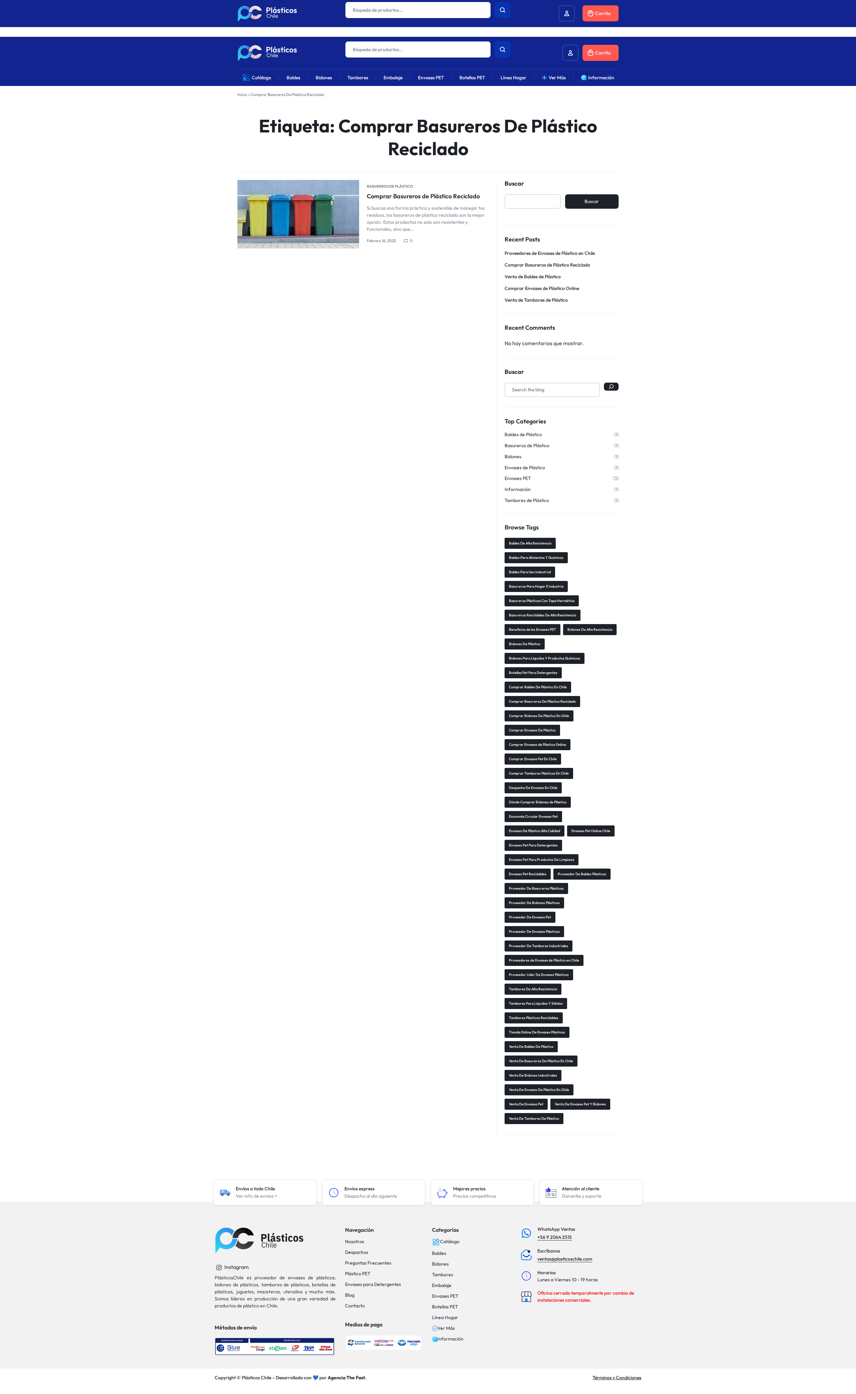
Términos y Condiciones (617, 1378)
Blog (349, 1295)
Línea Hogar (513, 78)
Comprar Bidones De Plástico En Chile (539, 715)
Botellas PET (472, 78)
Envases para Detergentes (373, 1284)
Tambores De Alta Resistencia (533, 989)
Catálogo (261, 78)
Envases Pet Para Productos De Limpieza (541, 859)
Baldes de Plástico (523, 434)
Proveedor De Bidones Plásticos (534, 902)
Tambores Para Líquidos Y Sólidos (536, 1003)
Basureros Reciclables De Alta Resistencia (542, 615)
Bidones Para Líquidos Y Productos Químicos (544, 658)
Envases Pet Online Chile (590, 830)
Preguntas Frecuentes (368, 1263)
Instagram (236, 1267)
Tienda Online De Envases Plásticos (537, 1032)
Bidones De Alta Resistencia (589, 629)
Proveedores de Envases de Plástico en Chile (550, 253)
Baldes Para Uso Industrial (530, 572)
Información (601, 78)
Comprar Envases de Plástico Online (542, 288)
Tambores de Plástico (527, 500)
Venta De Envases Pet (526, 1104)
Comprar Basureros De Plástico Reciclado (542, 701)
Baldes (293, 78)
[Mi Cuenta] (570, 53)
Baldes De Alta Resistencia (530, 543)
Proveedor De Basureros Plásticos (536, 888)
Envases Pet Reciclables (527, 874)
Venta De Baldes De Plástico (531, 1046)
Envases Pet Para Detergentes (533, 845)
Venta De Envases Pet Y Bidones (580, 1104)
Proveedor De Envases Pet (530, 917)
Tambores (357, 78)
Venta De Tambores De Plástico (534, 1118)
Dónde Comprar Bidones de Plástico (537, 802)
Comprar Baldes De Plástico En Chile (538, 687)
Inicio (242, 94)
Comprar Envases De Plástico (532, 730)
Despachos (356, 1252)
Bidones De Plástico (524, 643)
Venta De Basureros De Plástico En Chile (541, 1061)
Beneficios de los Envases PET (532, 629)
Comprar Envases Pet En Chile (533, 759)
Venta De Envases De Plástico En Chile (539, 1089)
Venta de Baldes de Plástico (533, 277)
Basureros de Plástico (390, 186)
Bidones (324, 78)
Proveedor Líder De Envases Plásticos (539, 974)
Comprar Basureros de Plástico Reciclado (423, 196)
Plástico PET (357, 1274)
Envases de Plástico (525, 468)
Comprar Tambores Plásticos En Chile (539, 773)
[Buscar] (611, 387)
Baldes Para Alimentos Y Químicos (536, 557)
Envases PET (431, 78)
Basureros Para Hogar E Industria (536, 586)
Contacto (355, 1306)
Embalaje (393, 78)
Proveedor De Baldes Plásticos (582, 874)
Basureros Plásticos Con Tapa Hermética (541, 600)
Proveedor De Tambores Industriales (538, 945)
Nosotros (354, 1241)
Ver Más (557, 78)
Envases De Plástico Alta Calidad (534, 830)
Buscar (514, 183)
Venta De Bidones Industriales (533, 1075)
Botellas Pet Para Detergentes (533, 672)
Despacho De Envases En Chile (533, 787)
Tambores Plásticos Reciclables (533, 1017)
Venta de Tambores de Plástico (536, 300)
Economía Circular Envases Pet (533, 816)
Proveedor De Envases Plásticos (534, 931)
